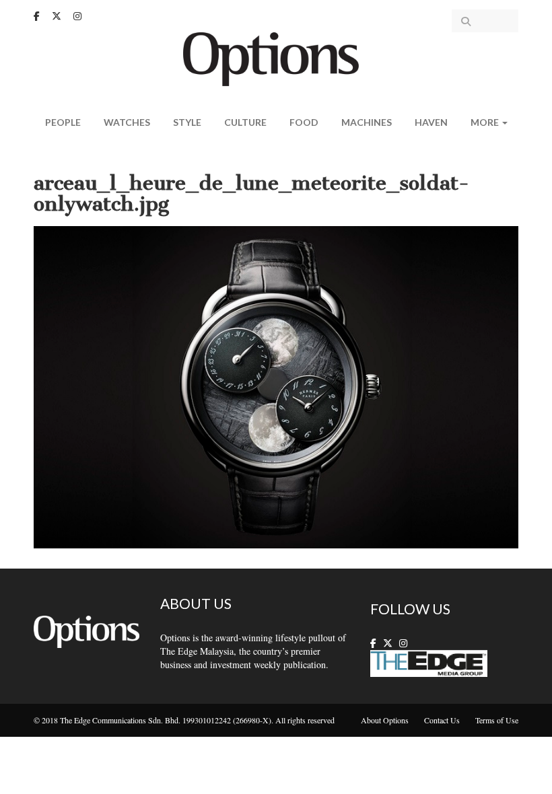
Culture (245, 122)
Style (187, 122)
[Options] (276, 57)
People (63, 122)
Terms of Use (496, 720)
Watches (127, 122)
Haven (431, 122)
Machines (366, 122)
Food (303, 122)
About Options (385, 720)
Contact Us (442, 720)
